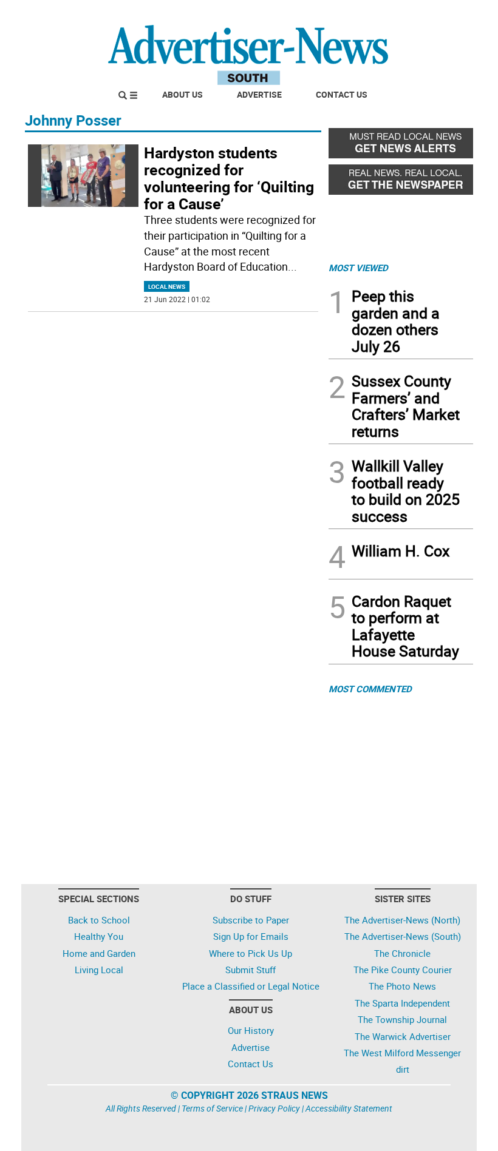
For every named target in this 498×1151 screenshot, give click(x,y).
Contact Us (341, 94)
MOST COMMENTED (370, 689)
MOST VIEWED (358, 268)
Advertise (259, 94)
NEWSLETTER (375, 14)
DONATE (443, 14)
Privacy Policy (274, 1108)
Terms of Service (212, 1108)
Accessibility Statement (348, 1108)
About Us (182, 94)
